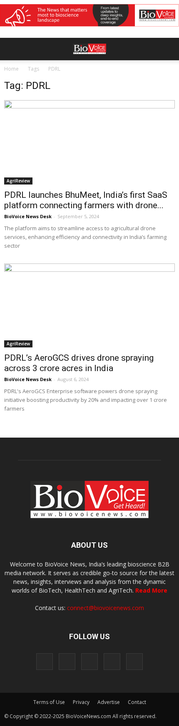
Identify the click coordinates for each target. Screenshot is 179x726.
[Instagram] (67, 661)
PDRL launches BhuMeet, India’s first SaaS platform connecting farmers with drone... (85, 200)
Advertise (108, 702)
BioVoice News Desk (28, 216)
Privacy (81, 702)
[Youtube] (134, 661)
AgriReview (18, 181)
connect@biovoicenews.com (105, 608)
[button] (140, 71)
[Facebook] (44, 661)
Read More (151, 590)
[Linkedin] (89, 661)
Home (11, 68)
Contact (137, 702)
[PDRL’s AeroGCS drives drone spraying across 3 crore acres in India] (89, 305)
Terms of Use (49, 702)
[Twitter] (112, 661)
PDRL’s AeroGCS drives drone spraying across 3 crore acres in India (79, 363)
